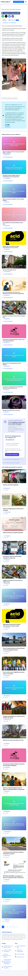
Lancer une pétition (18, 1)
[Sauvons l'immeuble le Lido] (14, 265)
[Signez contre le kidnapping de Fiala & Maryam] (14, 359)
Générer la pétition (13, 454)
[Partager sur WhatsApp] (2, 16)
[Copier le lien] (12, 16)
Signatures (14, 20)
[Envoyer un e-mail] (9, 16)
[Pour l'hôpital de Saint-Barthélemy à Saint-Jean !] (14, 219)
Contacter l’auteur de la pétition (10, 98)
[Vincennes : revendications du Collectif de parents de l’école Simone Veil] (14, 383)
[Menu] (26, 2)
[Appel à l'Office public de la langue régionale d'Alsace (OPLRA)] (14, 148)
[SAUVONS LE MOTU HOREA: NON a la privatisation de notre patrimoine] (14, 171)
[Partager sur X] (6, 16)
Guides (4, 943)
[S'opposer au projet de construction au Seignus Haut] (14, 312)
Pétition (4, 20)
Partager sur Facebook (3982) (11, 13)
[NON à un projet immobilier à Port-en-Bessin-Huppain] (14, 195)
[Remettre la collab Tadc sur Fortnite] (14, 405)
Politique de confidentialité (9, 22)
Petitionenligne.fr (5, 1)
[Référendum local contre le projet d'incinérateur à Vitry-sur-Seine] (14, 242)
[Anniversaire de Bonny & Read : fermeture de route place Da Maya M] (14, 335)
